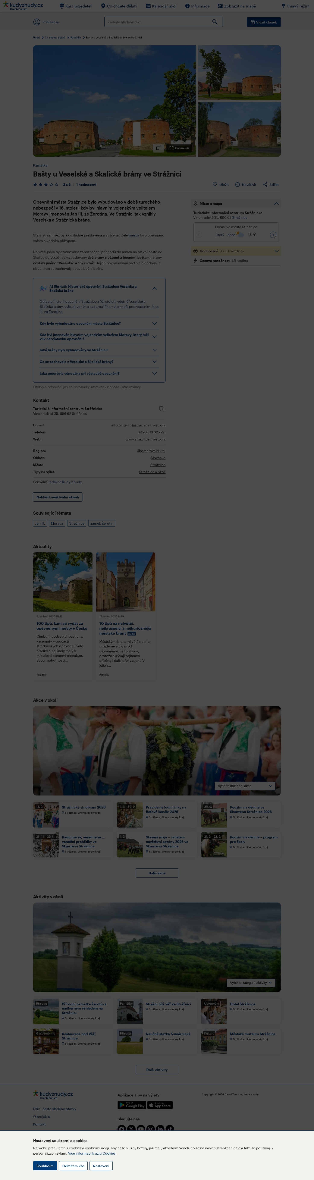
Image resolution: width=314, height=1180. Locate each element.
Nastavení (101, 1166)
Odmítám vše (73, 1166)
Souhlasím (45, 1166)
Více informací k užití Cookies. (92, 1153)
